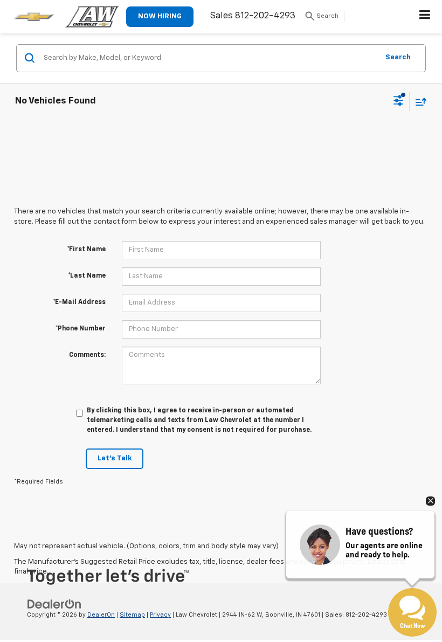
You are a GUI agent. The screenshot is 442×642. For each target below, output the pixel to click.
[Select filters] (398, 102)
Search (398, 57)
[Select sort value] (418, 101)
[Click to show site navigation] (425, 16)
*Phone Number (81, 329)
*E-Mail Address (79, 302)
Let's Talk (115, 458)
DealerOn (101, 615)
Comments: (87, 355)
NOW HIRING (160, 16)
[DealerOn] (54, 604)
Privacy (160, 615)
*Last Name (87, 276)
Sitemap (132, 615)
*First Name (86, 249)
